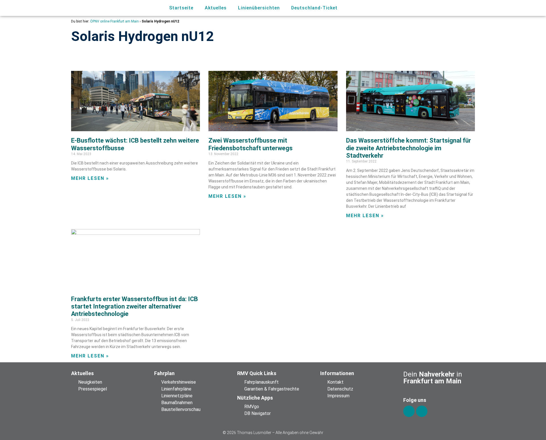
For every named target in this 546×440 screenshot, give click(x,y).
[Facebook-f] (409, 411)
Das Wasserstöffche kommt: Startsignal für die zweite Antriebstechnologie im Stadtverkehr (408, 148)
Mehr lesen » (90, 178)
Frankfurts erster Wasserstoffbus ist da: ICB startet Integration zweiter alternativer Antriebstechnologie (134, 306)
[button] (443, 8)
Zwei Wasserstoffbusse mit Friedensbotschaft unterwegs (250, 144)
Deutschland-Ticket (314, 8)
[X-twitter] (421, 411)
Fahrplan (164, 373)
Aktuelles (216, 8)
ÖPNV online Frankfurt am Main (114, 21)
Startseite (181, 8)
